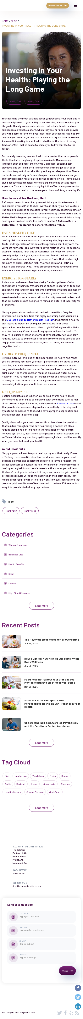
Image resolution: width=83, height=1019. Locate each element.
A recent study (65, 403)
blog (14, 21)
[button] (75, 5)
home (5, 21)
